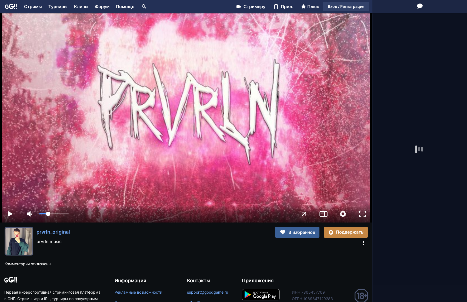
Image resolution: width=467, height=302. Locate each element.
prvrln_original (53, 232)
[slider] (54, 213)
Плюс (313, 6)
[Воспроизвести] (10, 213)
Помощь (125, 6)
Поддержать (349, 232)
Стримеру (254, 6)
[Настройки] (342, 213)
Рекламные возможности (138, 292)
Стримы (33, 6)
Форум (102, 6)
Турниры (58, 6)
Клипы (81, 6)
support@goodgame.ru (207, 292)
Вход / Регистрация (346, 6)
